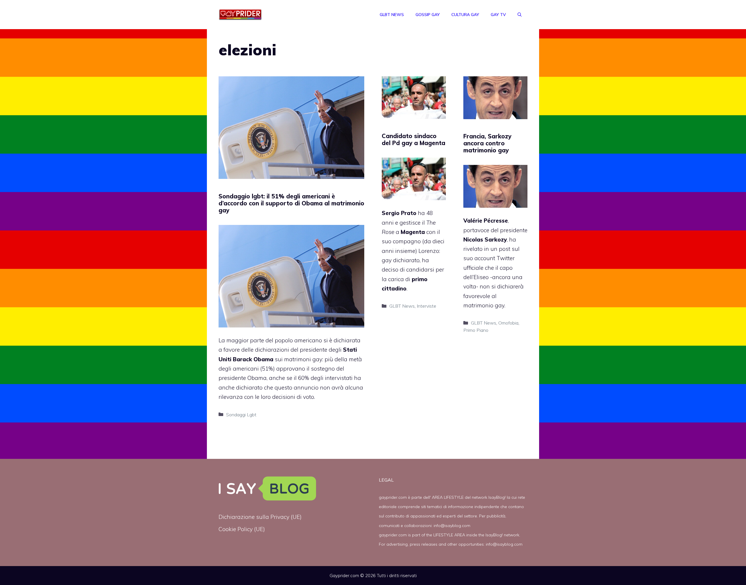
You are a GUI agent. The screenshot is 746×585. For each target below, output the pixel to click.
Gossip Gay (428, 14)
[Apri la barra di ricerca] (519, 14)
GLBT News (392, 14)
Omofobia (508, 323)
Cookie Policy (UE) (242, 529)
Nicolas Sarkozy (485, 239)
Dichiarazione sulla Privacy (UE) (260, 516)
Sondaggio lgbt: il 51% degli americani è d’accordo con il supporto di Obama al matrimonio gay (291, 203)
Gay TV (498, 14)
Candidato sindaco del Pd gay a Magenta (413, 139)
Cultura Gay (465, 14)
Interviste (426, 306)
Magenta (413, 231)
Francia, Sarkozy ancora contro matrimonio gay (487, 143)
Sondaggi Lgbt (241, 414)
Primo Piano (475, 330)
